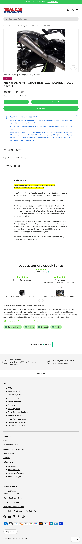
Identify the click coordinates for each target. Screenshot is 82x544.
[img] (41, 269)
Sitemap (11, 405)
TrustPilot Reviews (10, 445)
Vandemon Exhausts (16, 473)
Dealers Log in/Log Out (17, 422)
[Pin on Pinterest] (19, 166)
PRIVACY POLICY (14, 398)
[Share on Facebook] (15, 166)
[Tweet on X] (11, 166)
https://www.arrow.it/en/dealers (47, 135)
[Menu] (77, 10)
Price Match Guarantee (17, 419)
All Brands (12, 466)
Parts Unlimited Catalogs (18, 412)
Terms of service (14, 402)
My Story (6, 457)
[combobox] (41, 19)
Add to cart (55, 102)
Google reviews (9, 453)
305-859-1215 (30, 511)
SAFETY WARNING (15, 415)
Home (5, 26)
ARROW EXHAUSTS (9, 75)
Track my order (14, 408)
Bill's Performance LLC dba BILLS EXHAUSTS (21, 539)
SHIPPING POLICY (15, 391)
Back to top (41, 373)
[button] (72, 10)
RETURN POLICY (14, 395)
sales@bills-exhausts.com (13, 507)
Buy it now (41, 108)
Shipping (6, 96)
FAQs (10, 388)
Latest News (8, 462)
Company (7, 440)
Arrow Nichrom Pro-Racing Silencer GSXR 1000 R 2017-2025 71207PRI (29, 26)
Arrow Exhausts (14, 470)
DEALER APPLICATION (16, 426)
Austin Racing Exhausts (17, 476)
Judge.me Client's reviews (13, 449)
